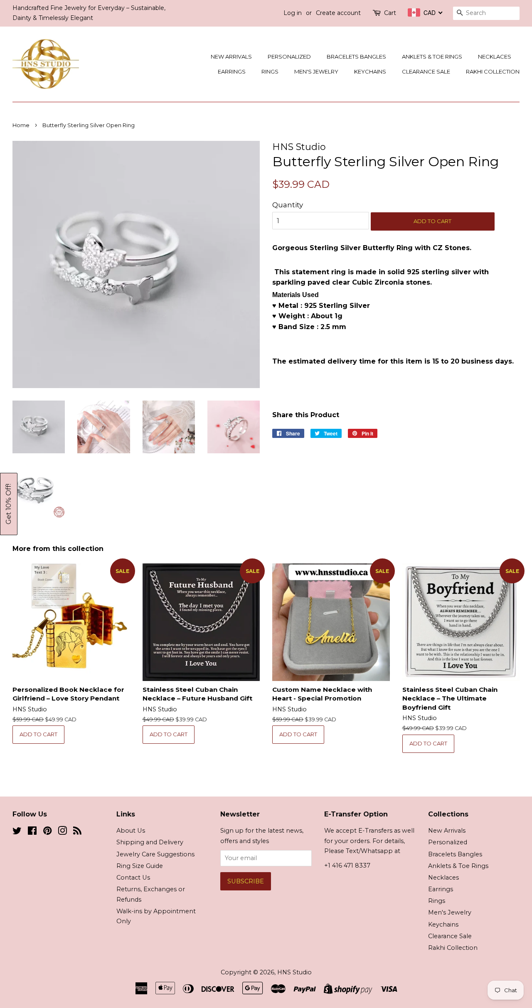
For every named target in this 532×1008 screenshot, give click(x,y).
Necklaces (494, 56)
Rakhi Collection (493, 71)
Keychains (370, 71)
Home (21, 125)
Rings (269, 71)
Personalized (289, 56)
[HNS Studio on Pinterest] (47, 832)
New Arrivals (231, 56)
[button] (8, 504)
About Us (130, 830)
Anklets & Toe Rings (432, 56)
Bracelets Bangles (356, 56)
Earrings (232, 71)
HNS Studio (294, 972)
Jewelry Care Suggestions (155, 854)
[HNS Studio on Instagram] (62, 832)
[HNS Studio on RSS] (77, 832)
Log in (292, 13)
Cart (390, 13)
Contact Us (133, 877)
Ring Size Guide (139, 866)
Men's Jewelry (316, 71)
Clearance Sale (426, 71)
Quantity (287, 205)
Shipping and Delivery (149, 842)
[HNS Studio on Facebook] (32, 832)
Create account (338, 13)
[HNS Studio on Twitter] (17, 832)
